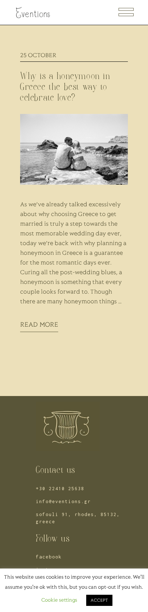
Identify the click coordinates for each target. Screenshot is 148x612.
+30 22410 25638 (60, 488)
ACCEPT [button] (99, 600)
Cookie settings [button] (59, 600)
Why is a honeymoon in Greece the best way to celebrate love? (65, 86)
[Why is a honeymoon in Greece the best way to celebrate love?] (74, 149)
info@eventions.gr (63, 501)
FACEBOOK (49, 557)
